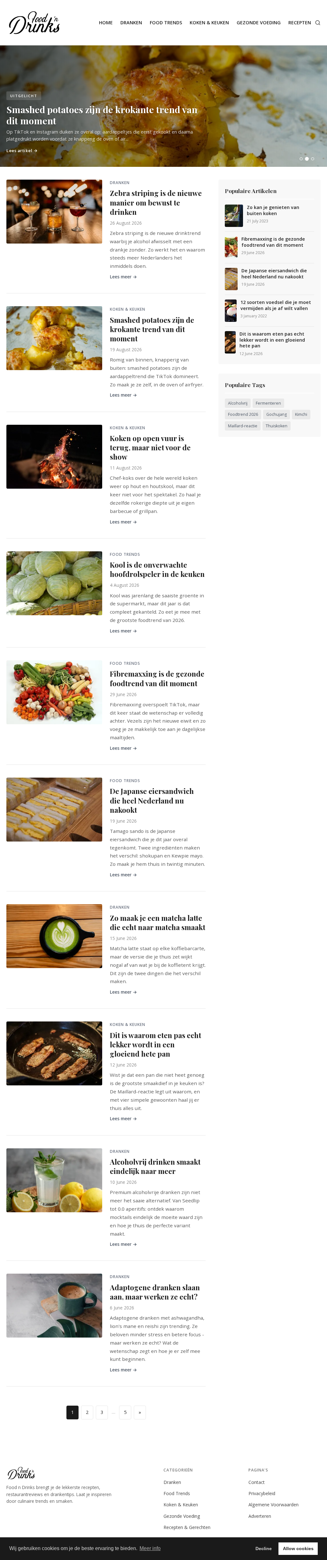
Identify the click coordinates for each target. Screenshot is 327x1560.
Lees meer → (123, 277)
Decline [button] (263, 1548)
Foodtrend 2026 (243, 414)
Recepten (299, 22)
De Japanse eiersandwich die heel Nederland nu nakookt (152, 800)
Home (106, 22)
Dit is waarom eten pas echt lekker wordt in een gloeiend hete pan (155, 1044)
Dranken (131, 22)
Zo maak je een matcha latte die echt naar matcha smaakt (157, 922)
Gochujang (276, 414)
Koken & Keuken (209, 22)
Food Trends (166, 22)
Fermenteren (268, 403)
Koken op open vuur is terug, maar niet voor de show (150, 447)
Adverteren (259, 1516)
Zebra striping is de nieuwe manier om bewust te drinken (156, 202)
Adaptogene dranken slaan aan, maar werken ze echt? (155, 1292)
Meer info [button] (150, 1548)
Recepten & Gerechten (187, 1527)
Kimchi (301, 414)
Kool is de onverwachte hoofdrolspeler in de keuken (157, 569)
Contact (256, 1482)
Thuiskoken (276, 426)
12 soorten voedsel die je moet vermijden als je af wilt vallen (275, 305)
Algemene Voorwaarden (273, 1505)
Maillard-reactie (242, 426)
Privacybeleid (261, 1493)
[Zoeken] (318, 23)
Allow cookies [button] (298, 1548)
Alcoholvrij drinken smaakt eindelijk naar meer (155, 1166)
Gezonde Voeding (259, 22)
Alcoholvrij (237, 403)
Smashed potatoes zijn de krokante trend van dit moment (152, 329)
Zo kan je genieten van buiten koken (273, 210)
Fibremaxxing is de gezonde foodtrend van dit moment (157, 678)
